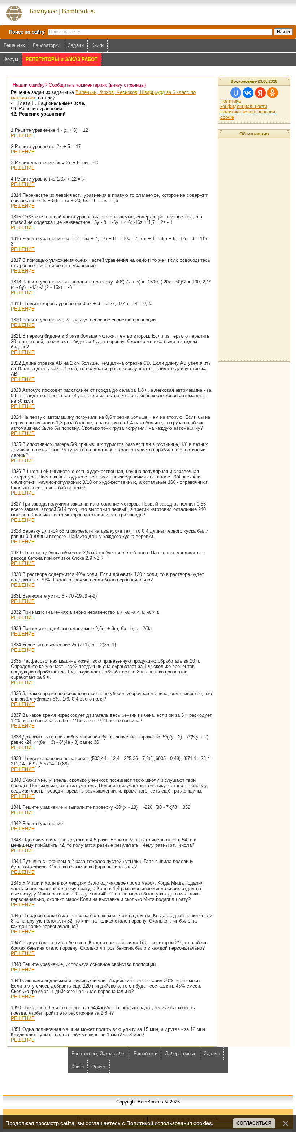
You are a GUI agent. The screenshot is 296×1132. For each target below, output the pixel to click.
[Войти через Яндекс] (260, 92)
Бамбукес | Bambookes (62, 11)
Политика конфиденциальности (243, 103)
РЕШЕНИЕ (23, 135)
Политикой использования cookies (169, 1123)
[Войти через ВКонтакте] (248, 92)
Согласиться (253, 1123)
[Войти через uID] (235, 92)
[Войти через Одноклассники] (272, 92)
